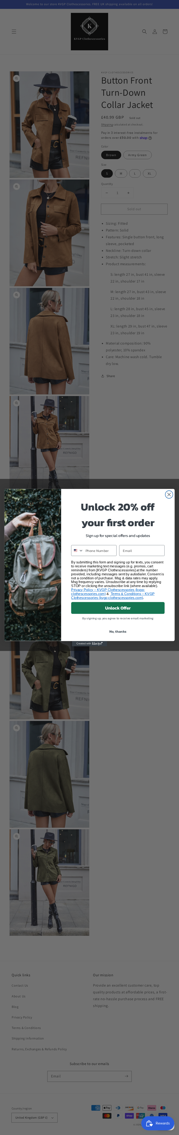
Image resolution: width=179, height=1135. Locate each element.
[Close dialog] (169, 494)
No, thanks (118, 631)
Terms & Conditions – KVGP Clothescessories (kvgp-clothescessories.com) (113, 595)
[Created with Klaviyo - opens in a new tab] (89, 643)
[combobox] (77, 550)
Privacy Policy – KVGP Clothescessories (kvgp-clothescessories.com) (108, 592)
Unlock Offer (118, 608)
